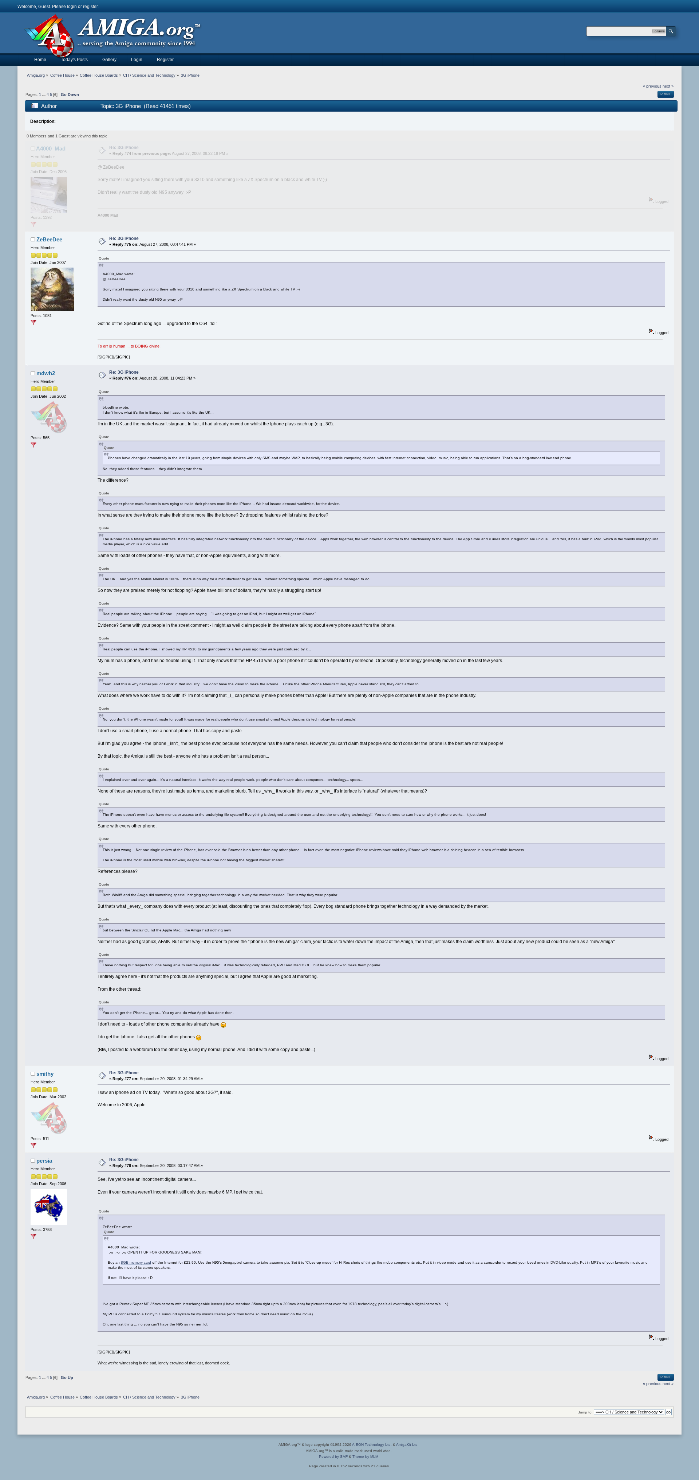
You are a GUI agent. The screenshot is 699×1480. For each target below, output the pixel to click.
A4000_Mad (51, 148)
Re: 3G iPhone (124, 147)
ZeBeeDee (49, 239)
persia (44, 1161)
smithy (45, 1074)
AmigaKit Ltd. (407, 1445)
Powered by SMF (333, 1457)
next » (668, 86)
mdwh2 (45, 373)
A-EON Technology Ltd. (372, 1445)
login (72, 6)
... (44, 94)
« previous (652, 86)
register (90, 6)
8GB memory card (136, 1262)
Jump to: (585, 1412)
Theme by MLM (365, 1457)
